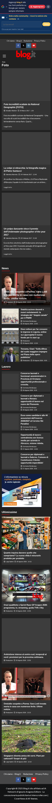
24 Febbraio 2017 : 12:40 (29, 174)
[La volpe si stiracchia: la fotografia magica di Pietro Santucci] (26, 148)
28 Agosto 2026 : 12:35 (30, 343)
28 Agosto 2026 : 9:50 (40, 360)
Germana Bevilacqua (29, 321)
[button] (4, 63)
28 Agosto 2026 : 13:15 (23, 302)
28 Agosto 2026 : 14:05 (23, 611)
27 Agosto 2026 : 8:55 (30, 468)
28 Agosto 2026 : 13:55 (23, 660)
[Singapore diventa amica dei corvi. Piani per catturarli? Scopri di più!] (26, 736)
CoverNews (19, 798)
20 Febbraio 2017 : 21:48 (29, 238)
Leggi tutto (8, 127)
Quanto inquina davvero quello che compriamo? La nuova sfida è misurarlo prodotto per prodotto (22, 555)
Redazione (28, 41)
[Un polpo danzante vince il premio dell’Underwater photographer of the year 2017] (26, 209)
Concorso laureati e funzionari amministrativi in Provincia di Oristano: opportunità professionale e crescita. (33, 379)
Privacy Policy (39, 41)
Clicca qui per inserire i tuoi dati (12, 29)
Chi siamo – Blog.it (14, 41)
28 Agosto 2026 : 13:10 (24, 762)
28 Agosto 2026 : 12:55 (30, 323)
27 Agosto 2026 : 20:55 (30, 429)
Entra (46, 24)
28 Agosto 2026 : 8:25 (30, 390)
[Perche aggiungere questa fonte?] (48, 6)
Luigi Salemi (9, 561)
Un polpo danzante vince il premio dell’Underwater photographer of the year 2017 (24, 232)
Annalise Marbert (11, 110)
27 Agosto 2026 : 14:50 (30, 449)
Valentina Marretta (11, 174)
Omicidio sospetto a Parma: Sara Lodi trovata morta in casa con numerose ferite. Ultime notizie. (25, 295)
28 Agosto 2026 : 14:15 (24, 561)
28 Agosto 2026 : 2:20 (30, 410)
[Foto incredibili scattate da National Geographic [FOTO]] (26, 84)
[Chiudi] (6, 6)
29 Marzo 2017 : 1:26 (27, 110)
